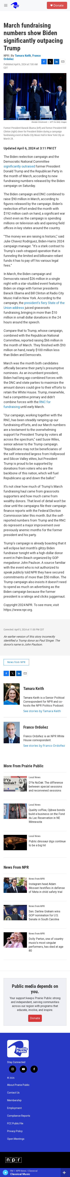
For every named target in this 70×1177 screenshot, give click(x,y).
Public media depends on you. (35, 989)
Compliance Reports (18, 1115)
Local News (34, 777)
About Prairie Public (18, 1085)
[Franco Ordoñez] (12, 732)
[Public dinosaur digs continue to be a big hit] (15, 842)
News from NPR (16, 662)
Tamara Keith (23, 55)
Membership (14, 1100)
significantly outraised (19, 166)
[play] (5, 1172)
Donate (58, 5)
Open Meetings (15, 1139)
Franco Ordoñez (35, 727)
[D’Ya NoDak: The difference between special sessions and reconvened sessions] (15, 783)
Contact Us (13, 1092)
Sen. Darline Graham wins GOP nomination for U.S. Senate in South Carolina (44, 915)
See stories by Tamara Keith (42, 711)
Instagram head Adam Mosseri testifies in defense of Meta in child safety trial (47, 888)
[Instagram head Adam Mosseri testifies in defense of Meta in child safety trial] (15, 885)
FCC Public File (15, 1123)
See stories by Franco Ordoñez (44, 746)
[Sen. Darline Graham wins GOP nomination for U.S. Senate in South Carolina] (15, 912)
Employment (14, 1108)
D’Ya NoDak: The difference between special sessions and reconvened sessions (46, 786)
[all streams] (65, 1172)
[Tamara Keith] (12, 694)
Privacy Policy (15, 1131)
